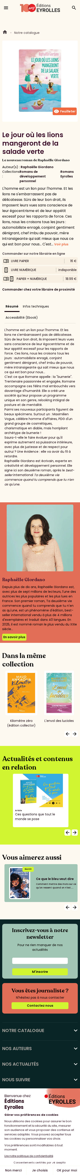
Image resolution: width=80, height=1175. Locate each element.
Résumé (12, 306)
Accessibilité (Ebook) (22, 317)
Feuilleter (65, 111)
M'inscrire (40, 971)
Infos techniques (36, 306)
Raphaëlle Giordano (37, 167)
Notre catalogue (27, 33)
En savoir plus (14, 637)
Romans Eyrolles (67, 174)
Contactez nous (40, 1005)
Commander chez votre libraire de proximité (38, 289)
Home (5, 32)
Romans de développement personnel (33, 176)
